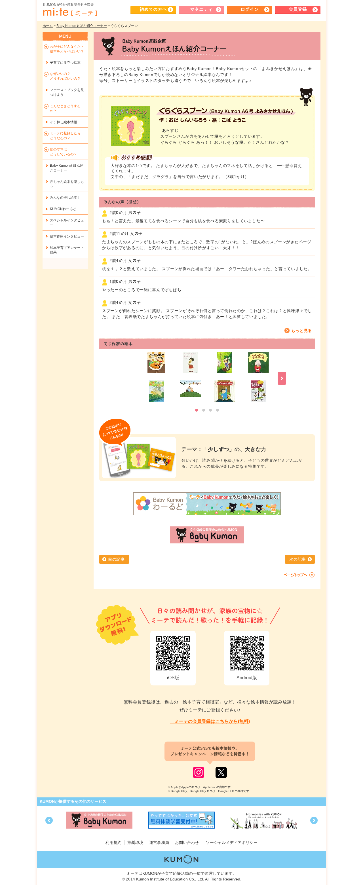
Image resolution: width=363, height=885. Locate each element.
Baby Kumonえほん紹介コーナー (81, 26)
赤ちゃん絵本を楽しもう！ (67, 184)
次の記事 (297, 559)
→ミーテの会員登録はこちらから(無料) (210, 721)
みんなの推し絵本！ (65, 198)
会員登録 (298, 9)
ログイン (249, 9)
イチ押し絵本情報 (63, 122)
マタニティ (201, 9)
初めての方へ (153, 9)
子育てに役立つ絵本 (65, 63)
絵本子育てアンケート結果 (67, 250)
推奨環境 (135, 842)
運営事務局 (159, 842)
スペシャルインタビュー (67, 222)
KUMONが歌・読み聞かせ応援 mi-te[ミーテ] (70, 9)
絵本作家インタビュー (67, 236)
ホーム (48, 26)
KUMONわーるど (63, 209)
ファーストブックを (67, 92)
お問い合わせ (187, 842)
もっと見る (301, 330)
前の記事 (116, 559)
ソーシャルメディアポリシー (232, 842)
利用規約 (113, 842)
